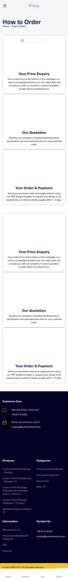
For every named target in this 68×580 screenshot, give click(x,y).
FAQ (4, 544)
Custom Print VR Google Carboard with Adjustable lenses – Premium (15, 491)
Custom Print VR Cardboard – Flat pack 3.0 (16, 480)
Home (5, 26)
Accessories (42, 481)
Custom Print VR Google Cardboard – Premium (14, 501)
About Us (7, 550)
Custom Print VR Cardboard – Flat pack (16, 470)
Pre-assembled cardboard (49, 469)
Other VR (41, 486)
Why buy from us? (11, 529)
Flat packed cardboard (47, 475)
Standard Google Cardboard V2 (16, 510)
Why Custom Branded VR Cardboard (15, 537)
